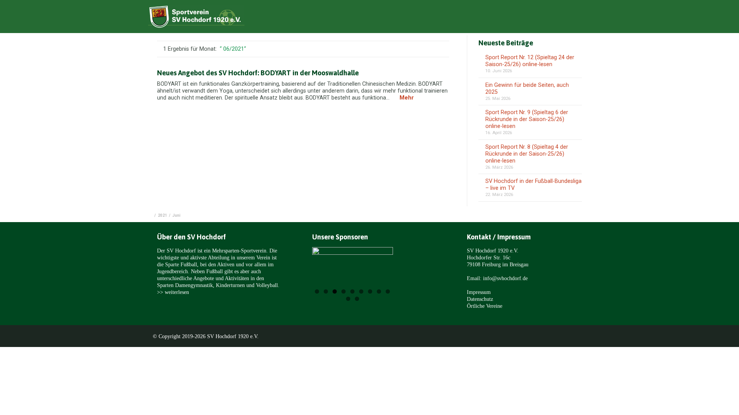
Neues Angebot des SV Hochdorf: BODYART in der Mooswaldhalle (258, 73)
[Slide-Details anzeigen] (352, 269)
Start (420, 18)
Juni (176, 215)
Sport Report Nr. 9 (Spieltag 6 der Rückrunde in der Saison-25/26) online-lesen (526, 119)
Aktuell (450, 18)
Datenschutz (480, 299)
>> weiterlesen (173, 292)
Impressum (479, 292)
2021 (162, 215)
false (327, 271)
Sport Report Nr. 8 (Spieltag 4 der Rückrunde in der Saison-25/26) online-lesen (526, 154)
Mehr (407, 98)
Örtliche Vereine (484, 306)
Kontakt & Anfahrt (576, 18)
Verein (483, 18)
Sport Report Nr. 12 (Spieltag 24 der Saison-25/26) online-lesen (529, 61)
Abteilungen (522, 18)
